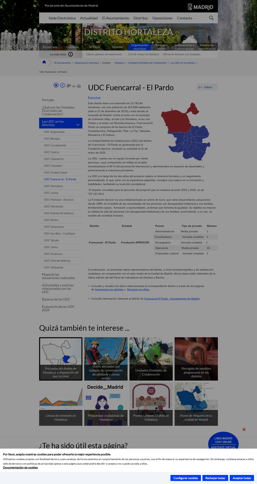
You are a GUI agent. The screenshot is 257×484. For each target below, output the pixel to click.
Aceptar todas (242, 478)
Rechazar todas (215, 478)
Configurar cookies (185, 478)
